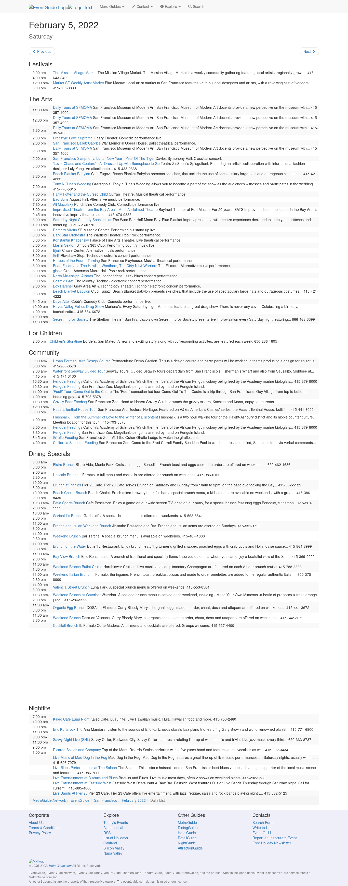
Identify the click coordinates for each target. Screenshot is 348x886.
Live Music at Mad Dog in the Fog (80, 757)
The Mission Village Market (75, 72)
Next (307, 51)
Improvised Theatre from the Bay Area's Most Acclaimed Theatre (105, 209)
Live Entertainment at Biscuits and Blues (85, 777)
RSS (107, 832)
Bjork (57, 250)
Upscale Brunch (65, 474)
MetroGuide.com (60, 866)
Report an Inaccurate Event (274, 837)
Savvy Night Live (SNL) (71, 739)
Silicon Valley (113, 848)
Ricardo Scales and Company (77, 749)
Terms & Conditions (44, 827)
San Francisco (105, 800)
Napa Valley (113, 853)
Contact (143, 6)
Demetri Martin (65, 229)
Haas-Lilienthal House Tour (75, 409)
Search (198, 6)
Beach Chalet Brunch (70, 492)
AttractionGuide (190, 848)
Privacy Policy (40, 832)
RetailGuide (187, 837)
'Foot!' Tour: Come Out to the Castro (82, 391)
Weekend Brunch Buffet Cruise (77, 566)
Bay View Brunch (66, 556)
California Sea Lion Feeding (75, 442)
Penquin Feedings (67, 381)
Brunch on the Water (69, 546)
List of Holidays (115, 837)
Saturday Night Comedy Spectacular (82, 219)
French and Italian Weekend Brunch (82, 525)
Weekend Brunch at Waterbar (77, 594)
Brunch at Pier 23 (67, 484)
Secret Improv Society (70, 319)
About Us (36, 822)
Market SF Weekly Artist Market (78, 82)
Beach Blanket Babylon (71, 173)
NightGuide (187, 842)
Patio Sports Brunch (69, 502)
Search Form (263, 822)
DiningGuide (188, 827)
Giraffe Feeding (65, 437)
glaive (57, 270)
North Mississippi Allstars (73, 275)
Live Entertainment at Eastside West (82, 782)
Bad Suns (61, 199)
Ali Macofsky (63, 204)
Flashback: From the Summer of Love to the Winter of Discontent (105, 417)
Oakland (110, 842)
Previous (43, 51)
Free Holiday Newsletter (271, 842)
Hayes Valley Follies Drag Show (78, 306)
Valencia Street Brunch (71, 587)
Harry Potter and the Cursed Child (80, 194)
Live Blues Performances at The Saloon (85, 767)
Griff (56, 255)
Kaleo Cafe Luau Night (71, 719)
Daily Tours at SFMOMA (72, 107)
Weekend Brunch (67, 535)
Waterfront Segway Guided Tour (79, 371)
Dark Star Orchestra (69, 234)
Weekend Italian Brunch (72, 574)
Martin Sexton (64, 245)
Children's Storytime (66, 341)
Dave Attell (61, 301)
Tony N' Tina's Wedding (72, 183)
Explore (171, 6)
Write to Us (261, 827)
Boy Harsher (63, 286)
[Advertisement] (174, 663)
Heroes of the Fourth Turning (76, 260)
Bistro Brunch (64, 464)
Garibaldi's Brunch (68, 515)
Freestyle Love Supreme (73, 137)
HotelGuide (187, 832)
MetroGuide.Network (49, 800)
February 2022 (134, 800)
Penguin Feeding (67, 386)
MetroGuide (187, 822)
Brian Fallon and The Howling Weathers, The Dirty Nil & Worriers (105, 265)
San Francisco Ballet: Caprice (77, 143)
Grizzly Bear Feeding (70, 401)
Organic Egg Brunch (69, 607)
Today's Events (115, 822)
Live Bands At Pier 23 (70, 793)
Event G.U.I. (262, 832)
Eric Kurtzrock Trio (68, 729)
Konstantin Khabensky (71, 240)
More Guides (111, 6)
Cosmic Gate (63, 280)
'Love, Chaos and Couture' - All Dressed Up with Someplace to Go (106, 163)
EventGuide (80, 800)
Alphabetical (113, 827)
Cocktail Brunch (65, 625)
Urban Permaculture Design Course (82, 360)
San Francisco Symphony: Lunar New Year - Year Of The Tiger (104, 158)
